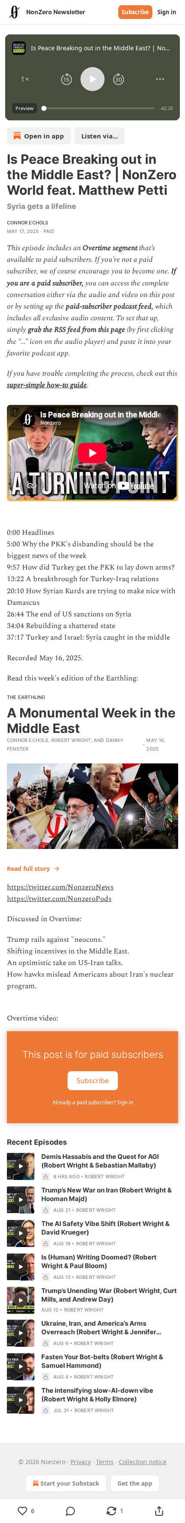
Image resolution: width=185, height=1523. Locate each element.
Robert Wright (71, 740)
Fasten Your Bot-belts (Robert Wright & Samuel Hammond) (102, 1361)
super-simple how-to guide (47, 385)
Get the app (134, 1483)
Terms (105, 1462)
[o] (21, 1166)
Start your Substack (69, 1483)
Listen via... (99, 136)
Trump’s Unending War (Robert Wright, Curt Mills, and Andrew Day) (109, 1295)
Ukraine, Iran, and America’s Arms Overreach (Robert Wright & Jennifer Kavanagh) (98, 1327)
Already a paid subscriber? (92, 1102)
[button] (25, 79)
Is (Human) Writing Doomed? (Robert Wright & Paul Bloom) (99, 1261)
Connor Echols (28, 223)
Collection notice (142, 1462)
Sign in (166, 12)
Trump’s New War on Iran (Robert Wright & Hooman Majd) (106, 1194)
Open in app (44, 136)
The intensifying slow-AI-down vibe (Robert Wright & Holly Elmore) (97, 1394)
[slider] (99, 108)
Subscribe (135, 12)
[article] (92, 1166)
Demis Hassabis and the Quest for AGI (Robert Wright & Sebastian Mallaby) (100, 1160)
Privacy (81, 1462)
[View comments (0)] (70, 1511)
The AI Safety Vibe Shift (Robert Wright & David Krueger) (105, 1228)
